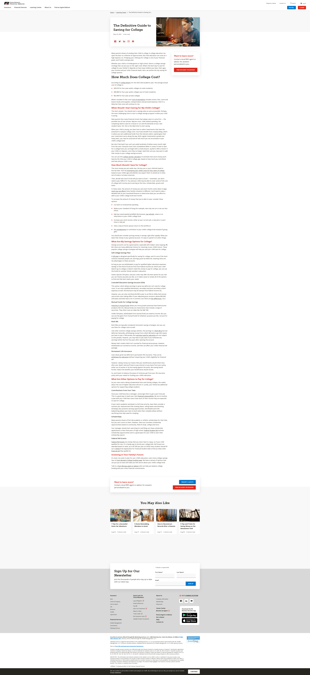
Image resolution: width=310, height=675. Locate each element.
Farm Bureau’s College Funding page (129, 460)
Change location (191, 595)
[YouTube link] (191, 601)
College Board (125, 83)
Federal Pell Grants (118, 442)
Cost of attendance (138, 100)
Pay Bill (291, 7)
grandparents (121, 229)
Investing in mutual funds (120, 306)
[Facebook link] (181, 601)
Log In (304, 3)
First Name (159, 572)
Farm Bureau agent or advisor (128, 466)
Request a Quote (271, 3)
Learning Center (121, 12)
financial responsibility (146, 396)
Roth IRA (158, 331)
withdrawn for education (120, 357)
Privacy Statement (115, 672)
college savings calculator (132, 157)
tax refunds (150, 214)
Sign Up (190, 584)
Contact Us (282, 3)
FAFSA (117, 449)
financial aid (115, 451)
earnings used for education (146, 335)
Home (112, 12)
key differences (156, 299)
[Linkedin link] (186, 601)
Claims (302, 7)
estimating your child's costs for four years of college (145, 171)
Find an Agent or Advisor (186, 70)
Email (157, 580)
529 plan (116, 256)
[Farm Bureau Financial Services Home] (14, 3)
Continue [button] (193, 671)
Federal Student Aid (151, 430)
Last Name (180, 572)
